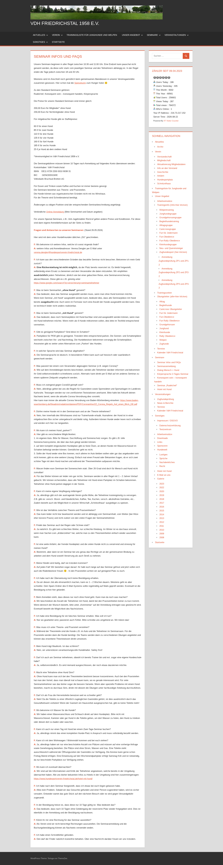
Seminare (152, 35)
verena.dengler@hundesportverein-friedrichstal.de (58, 252)
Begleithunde (165, 305)
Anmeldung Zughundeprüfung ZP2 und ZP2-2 (174, 272)
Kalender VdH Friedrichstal (170, 352)
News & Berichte (165, 403)
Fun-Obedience (166, 237)
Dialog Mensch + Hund (168, 370)
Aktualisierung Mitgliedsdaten (171, 164)
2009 (161, 533)
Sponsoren (162, 446)
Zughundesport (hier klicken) (173, 252)
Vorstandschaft (164, 156)
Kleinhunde (164, 332)
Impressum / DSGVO (167, 420)
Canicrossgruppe (167, 229)
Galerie (160, 478)
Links (159, 442)
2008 (161, 537)
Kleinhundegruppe (168, 244)
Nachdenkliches (167, 462)
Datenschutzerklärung (170, 425)
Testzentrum (165, 429)
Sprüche (163, 458)
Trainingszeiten (164, 293)
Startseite (58, 42)
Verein (56, 35)
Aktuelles (39, 35)
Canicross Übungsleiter (170, 309)
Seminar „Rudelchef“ (167, 385)
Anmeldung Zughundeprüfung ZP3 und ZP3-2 (174, 284)
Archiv (160, 147)
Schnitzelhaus (164, 183)
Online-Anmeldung (55, 212)
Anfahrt (160, 176)
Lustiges (163, 454)
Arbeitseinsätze (164, 201)
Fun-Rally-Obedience (169, 240)
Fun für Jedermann (168, 233)
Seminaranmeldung (166, 366)
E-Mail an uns (163, 475)
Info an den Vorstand (167, 168)
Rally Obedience (167, 336)
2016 (161, 507)
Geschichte (162, 172)
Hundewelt (162, 449)
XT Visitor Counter (171, 121)
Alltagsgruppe (166, 225)
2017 (161, 503)
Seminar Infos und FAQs (169, 362)
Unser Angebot (131, 35)
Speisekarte (80, 83)
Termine (161, 348)
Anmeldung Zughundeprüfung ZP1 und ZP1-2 (174, 261)
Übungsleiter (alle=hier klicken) (172, 296)
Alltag (162, 301)
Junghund (164, 328)
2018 (161, 499)
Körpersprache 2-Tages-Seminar (172, 374)
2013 (161, 518)
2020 (161, 491)
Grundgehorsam (167, 324)
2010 (161, 530)
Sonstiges (39, 42)
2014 (161, 514)
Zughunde (164, 344)
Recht (162, 466)
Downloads (162, 438)
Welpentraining (166, 210)
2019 (161, 495)
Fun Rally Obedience (169, 320)
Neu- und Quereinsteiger (171, 248)
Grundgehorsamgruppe (170, 217)
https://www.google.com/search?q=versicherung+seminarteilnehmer (66, 283)
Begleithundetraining (169, 221)
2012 (161, 522)
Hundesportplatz (165, 179)
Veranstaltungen (175, 35)
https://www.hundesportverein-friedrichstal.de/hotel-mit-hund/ (63, 778)
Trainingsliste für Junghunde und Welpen (92, 35)
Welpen (163, 340)
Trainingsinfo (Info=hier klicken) (172, 205)
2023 (161, 484)
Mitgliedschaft (164, 160)
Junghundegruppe (167, 214)
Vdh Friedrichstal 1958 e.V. (64, 23)
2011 (161, 526)
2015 (161, 510)
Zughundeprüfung (165, 399)
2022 (161, 487)
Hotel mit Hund (164, 389)
